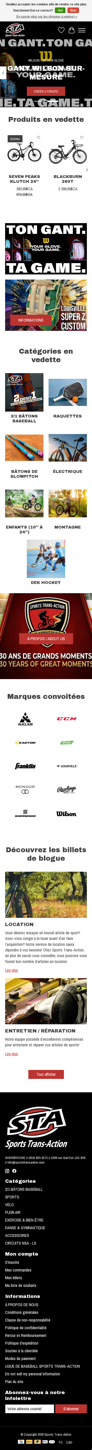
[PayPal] (29, 1442)
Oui (60, 10)
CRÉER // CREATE (46, 91)
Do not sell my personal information (32, 1374)
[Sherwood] (25, 814)
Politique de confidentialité (26, 1327)
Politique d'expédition (21, 1343)
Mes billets (13, 1277)
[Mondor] (25, 790)
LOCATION (19, 924)
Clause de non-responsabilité (27, 1320)
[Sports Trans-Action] (15, 30)
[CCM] (67, 719)
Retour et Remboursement (26, 1335)
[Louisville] (67, 767)
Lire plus (11, 970)
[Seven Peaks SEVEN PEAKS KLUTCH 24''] (24, 152)
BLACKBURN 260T (68, 179)
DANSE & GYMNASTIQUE (25, 1227)
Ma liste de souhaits (20, 1285)
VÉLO (9, 1204)
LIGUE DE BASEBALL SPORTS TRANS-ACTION (42, 1366)
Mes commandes (18, 1270)
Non (73, 10)
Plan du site (14, 1381)
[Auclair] (25, 719)
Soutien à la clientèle (21, 1351)
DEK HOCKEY (46, 582)
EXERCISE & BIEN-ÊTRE (24, 1220)
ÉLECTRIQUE (67, 471)
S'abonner (71, 1409)
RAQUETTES (67, 416)
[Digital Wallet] (48, 1442)
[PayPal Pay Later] (37, 1442)
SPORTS (12, 1197)
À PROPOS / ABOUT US (46, 638)
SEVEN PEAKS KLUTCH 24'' (24, 179)
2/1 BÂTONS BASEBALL (24, 1189)
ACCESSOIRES (17, 1235)
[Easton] (25, 743)
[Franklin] (25, 767)
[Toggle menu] (82, 30)
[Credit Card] (21, 1442)
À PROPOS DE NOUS (21, 1304)
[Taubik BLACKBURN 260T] (68, 152)
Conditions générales (21, 1312)
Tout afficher (46, 1074)
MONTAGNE (67, 527)
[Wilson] (67, 814)
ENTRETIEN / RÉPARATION (40, 1031)
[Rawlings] (67, 790)
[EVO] (67, 743)
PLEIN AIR (12, 1212)
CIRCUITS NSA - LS (20, 1243)
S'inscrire (12, 1262)
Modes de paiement (20, 1358)
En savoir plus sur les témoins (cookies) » (46, 16)
